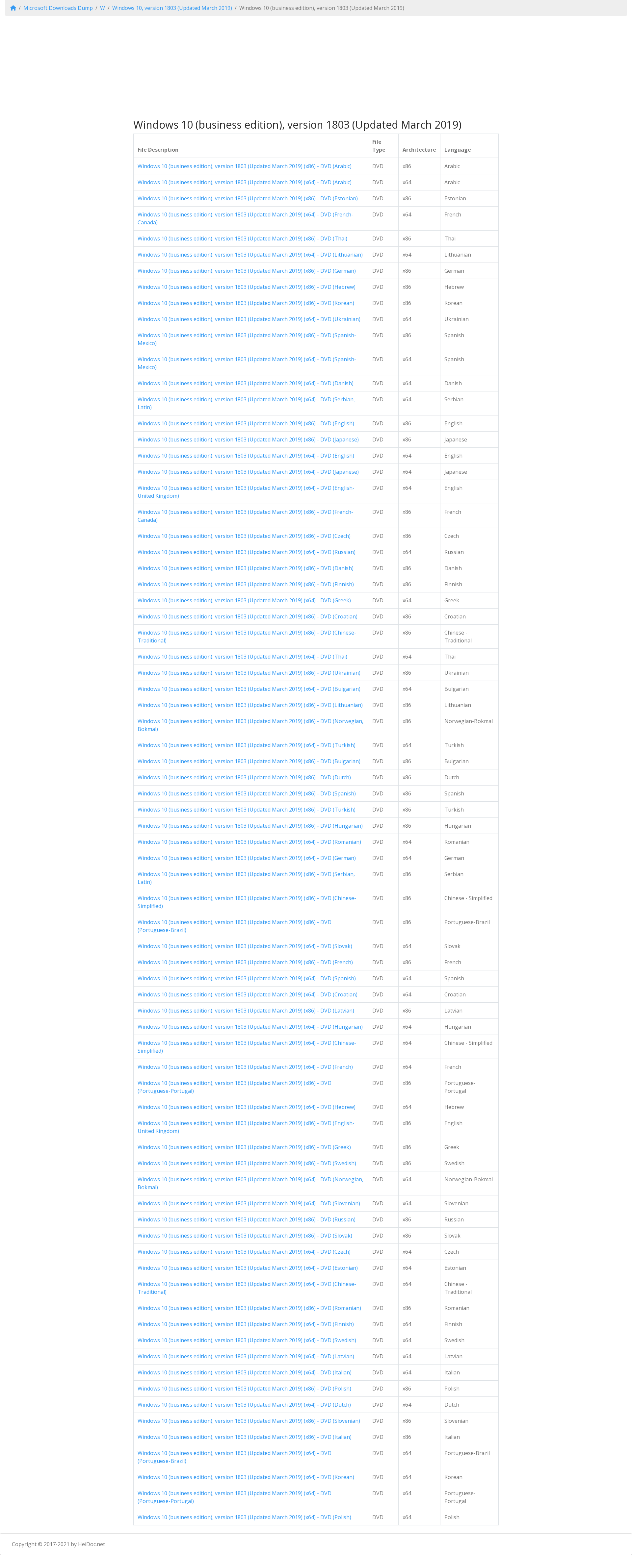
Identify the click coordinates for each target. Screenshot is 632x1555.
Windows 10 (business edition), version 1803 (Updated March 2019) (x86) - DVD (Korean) (246, 303)
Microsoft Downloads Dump (58, 8)
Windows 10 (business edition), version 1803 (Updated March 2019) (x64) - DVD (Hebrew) (247, 1107)
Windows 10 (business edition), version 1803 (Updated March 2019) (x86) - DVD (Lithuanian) (250, 705)
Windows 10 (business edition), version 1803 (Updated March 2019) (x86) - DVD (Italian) (245, 1437)
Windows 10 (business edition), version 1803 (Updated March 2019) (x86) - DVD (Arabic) (245, 166)
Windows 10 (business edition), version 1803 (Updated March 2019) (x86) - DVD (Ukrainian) (249, 672)
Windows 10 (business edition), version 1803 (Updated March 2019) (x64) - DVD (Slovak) (245, 946)
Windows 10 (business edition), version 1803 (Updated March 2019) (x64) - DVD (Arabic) (245, 182)
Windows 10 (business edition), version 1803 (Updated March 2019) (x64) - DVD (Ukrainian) (249, 319)
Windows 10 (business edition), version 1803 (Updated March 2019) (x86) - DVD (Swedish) (247, 1163)
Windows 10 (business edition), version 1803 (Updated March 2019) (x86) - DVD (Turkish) (247, 809)
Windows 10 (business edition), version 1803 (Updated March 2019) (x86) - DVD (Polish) (244, 1388)
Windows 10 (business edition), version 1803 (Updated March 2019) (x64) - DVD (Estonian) (248, 1267)
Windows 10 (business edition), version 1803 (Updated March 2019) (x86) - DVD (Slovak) (245, 1235)
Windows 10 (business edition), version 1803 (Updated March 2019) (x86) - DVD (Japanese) (248, 439)
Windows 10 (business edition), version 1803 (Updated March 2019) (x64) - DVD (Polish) (244, 1517)
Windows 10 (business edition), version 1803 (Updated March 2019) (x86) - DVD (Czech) (244, 535)
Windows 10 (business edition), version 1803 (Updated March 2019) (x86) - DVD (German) (247, 270)
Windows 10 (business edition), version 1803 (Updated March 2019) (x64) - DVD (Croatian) (247, 994)
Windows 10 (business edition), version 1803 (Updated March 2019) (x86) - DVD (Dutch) (244, 777)
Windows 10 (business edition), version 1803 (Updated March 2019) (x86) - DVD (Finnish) (246, 584)
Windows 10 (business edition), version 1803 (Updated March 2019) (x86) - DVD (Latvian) (246, 1010)
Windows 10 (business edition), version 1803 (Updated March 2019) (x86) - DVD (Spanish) (247, 793)
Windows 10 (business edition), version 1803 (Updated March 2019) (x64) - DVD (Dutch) (244, 1404)
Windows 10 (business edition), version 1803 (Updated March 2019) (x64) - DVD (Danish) (246, 383)
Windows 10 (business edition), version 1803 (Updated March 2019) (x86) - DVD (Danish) (246, 568)
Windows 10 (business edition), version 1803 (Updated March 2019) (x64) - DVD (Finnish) (246, 1324)
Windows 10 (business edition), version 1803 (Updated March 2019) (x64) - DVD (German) (247, 858)
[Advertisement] (316, 67)
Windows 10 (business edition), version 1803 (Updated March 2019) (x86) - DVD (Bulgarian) (249, 761)
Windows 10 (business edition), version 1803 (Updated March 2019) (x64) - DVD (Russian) (247, 552)
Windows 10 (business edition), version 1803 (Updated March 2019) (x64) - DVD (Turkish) (247, 745)
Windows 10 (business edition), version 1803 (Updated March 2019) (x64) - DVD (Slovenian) (249, 1203)
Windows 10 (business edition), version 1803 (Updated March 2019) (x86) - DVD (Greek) (244, 1147)
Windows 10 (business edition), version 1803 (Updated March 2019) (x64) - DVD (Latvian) (246, 1356)
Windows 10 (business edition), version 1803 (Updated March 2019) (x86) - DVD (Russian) (247, 1219)
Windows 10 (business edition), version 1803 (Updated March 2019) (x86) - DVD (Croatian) (247, 616)
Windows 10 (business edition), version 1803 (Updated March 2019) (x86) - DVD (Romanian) (249, 1308)
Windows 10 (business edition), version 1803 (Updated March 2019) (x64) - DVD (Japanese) (248, 471)
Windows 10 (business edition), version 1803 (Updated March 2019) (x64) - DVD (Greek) (244, 600)
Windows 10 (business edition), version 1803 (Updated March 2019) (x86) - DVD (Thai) (242, 238)
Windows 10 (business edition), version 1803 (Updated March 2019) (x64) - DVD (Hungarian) (250, 1026)
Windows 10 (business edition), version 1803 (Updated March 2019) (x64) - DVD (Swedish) (247, 1340)
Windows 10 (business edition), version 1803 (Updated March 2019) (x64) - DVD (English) (246, 455)
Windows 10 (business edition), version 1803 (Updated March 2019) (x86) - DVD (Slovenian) (249, 1420)
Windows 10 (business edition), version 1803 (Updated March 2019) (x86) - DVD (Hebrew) (247, 286)
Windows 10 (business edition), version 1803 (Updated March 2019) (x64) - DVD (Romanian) (249, 841)
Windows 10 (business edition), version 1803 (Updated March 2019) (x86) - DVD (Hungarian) (250, 825)
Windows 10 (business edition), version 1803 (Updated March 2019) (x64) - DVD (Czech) (244, 1251)
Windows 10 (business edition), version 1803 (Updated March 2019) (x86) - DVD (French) (245, 962)
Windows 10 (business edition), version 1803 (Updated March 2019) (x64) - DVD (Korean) (246, 1477)
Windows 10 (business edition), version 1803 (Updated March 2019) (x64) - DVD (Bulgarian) (249, 688)
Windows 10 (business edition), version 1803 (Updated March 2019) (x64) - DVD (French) (245, 1066)
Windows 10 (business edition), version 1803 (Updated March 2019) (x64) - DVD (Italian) (245, 1372)
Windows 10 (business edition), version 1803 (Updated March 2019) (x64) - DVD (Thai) (242, 656)
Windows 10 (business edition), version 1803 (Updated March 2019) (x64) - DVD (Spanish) (247, 978)
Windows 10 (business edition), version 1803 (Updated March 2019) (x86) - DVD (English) (246, 423)
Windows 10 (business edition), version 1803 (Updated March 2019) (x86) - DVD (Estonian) (248, 198)
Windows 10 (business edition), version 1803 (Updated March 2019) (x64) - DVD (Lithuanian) (250, 254)
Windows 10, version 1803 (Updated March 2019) (172, 8)
